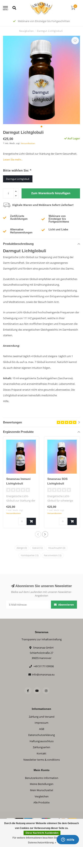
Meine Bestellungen (41, 784)
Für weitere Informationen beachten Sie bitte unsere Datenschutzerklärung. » (42, 840)
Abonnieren (66, 604)
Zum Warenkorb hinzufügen (50, 193)
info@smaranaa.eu (43, 674)
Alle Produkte (41, 802)
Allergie (22, 547)
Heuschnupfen (56, 547)
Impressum (41, 722)
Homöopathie (29, 555)
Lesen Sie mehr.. (12, 159)
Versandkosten (28, 143)
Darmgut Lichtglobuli (17, 178)
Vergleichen (42, 796)
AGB (41, 729)
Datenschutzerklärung (41, 735)
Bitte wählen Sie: (17, 170)
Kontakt (41, 753)
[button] (41, 126)
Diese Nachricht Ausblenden (42, 833)
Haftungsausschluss (42, 741)
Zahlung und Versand (41, 716)
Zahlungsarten (41, 747)
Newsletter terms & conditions (41, 759)
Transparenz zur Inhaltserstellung (42, 639)
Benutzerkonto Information (41, 778)
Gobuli (37, 547)
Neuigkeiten (26, 30)
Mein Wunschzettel (41, 790)
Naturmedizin (52, 555)
